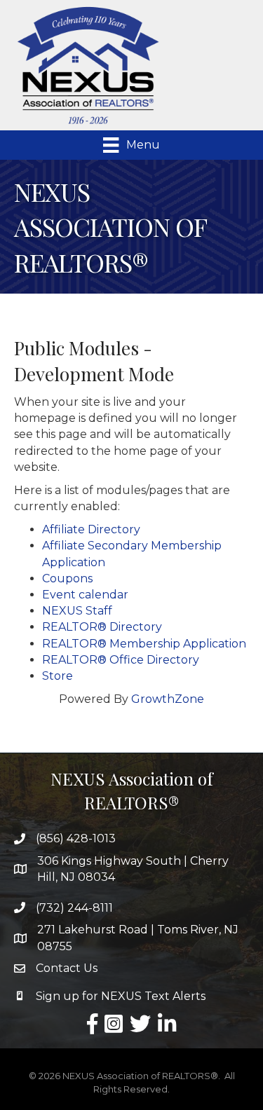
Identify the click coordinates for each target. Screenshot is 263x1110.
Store (57, 676)
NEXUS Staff (77, 610)
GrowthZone (167, 699)
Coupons (67, 578)
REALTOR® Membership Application (144, 643)
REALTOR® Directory (102, 626)
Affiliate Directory (91, 529)
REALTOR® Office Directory (120, 659)
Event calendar (85, 594)
